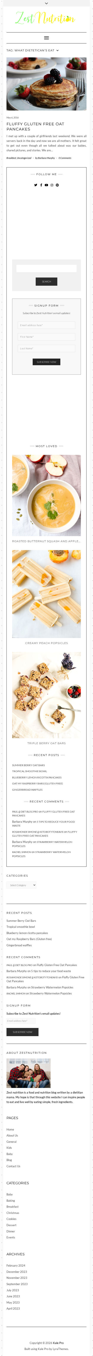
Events (10, 1237)
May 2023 (13, 1302)
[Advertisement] (44, 224)
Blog (9, 1160)
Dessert (11, 1225)
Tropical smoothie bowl (29, 771)
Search (46, 281)
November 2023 (16, 1277)
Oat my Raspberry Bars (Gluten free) (37, 783)
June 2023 (13, 1296)
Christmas (12, 1213)
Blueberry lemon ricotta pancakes (36, 777)
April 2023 (13, 1308)
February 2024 (15, 1265)
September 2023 (17, 1284)
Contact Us (13, 1166)
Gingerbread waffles (27, 789)
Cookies (11, 1219)
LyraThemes (60, 1349)
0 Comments (65, 157)
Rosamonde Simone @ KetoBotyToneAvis (37, 831)
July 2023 (12, 1290)
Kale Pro (58, 1343)
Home (10, 1129)
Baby (9, 1154)
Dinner (10, 1231)
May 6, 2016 (12, 117)
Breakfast (11, 157)
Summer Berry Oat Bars (28, 765)
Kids (9, 1147)
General (11, 1141)
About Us (12, 1135)
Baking (10, 1200)
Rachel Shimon (21, 852)
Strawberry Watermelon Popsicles (52, 987)
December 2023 (16, 1271)
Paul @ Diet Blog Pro (25, 811)
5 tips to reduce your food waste (51, 971)
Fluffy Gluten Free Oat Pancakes (57, 965)
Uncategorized (24, 157)
